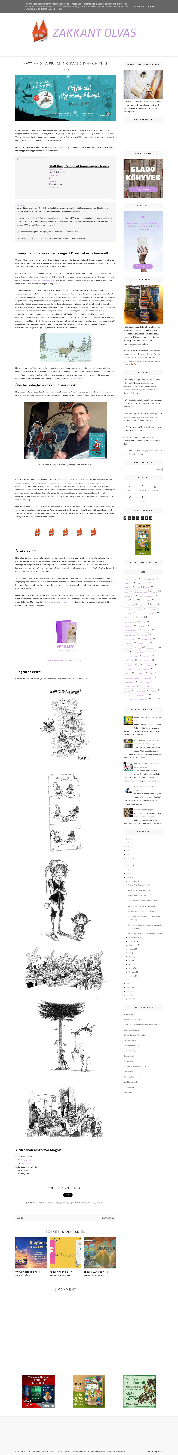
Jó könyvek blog (130, 1051)
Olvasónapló (26, 1163)
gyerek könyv (64, 1203)
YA (126, 600)
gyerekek (74, 1203)
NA (139, 665)
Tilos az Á (153, 691)
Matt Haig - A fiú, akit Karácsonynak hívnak (145, 933)
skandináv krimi (131, 656)
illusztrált (82, 1203)
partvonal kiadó (143, 669)
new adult (128, 643)
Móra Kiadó (138, 652)
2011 (154, 699)
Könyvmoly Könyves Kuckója (135, 1066)
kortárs (138, 609)
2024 (128, 846)
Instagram (155, 490)
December (133, 881)
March (131, 968)
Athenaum (129, 665)
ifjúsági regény (149, 579)
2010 (141, 618)
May (130, 960)
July (130, 953)
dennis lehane (152, 648)
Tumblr (130, 490)
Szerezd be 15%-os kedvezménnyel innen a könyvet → (65, 660)
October (132, 941)
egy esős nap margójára (143, 809)
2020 (128, 862)
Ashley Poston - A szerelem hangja (61, 1274)
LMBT (151, 674)
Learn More (140, 6)
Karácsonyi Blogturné (137, 895)
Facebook (142, 501)
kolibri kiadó (101, 1203)
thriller (140, 613)
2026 (128, 839)
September (133, 945)
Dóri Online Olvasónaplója (134, 1035)
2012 (143, 622)
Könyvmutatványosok (132, 1077)
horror (144, 635)
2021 (128, 858)
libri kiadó (146, 600)
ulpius (127, 609)
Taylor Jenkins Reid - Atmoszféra (28, 1274)
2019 (128, 866)
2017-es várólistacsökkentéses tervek (143, 901)
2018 (128, 870)
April (130, 964)
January (132, 976)
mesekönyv (148, 678)
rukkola (147, 631)
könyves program (131, 631)
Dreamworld (26, 1160)
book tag (128, 695)
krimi (155, 592)
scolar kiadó (129, 682)
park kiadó (129, 699)
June (131, 956)
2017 (128, 873)
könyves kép (146, 639)
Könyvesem (128, 1061)
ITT (84, 678)
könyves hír (149, 665)
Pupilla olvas (128, 1092)
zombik (127, 691)
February (132, 972)
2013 (134, 600)
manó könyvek (130, 622)
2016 (35, 1203)
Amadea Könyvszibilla (132, 1019)
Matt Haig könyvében (74, 378)
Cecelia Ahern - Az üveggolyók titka (142, 911)
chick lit (152, 652)
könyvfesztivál (144, 661)
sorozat (128, 583)
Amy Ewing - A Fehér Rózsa (139, 890)
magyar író (129, 596)
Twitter (129, 501)
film (154, 605)
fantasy (142, 626)
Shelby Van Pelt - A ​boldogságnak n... (96, 1274)
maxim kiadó (129, 605)
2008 (139, 648)
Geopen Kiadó (140, 691)
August (132, 949)
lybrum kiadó (143, 699)
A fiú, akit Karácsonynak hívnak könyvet (58, 602)
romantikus (141, 583)
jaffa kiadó (140, 674)
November (133, 937)
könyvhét (128, 669)
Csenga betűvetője (131, 1030)
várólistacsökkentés (146, 596)
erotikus (153, 613)
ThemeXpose (120, 1451)
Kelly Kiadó (129, 661)
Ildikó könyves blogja (132, 1045)
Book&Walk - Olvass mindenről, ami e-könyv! (141, 1025)
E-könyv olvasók (130, 1040)
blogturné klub (52, 1203)
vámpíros (128, 648)
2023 (128, 850)
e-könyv (128, 674)
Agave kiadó (129, 618)
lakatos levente (142, 695)
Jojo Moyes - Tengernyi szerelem (141, 906)
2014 (138, 588)
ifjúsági (128, 588)
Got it (151, 6)
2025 (128, 843)
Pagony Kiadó (130, 686)
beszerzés (151, 609)
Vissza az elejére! (152, 1452)
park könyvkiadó (146, 686)
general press (130, 635)
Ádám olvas (128, 1014)
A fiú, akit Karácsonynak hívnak (42, 280)
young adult (143, 643)
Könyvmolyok (129, 1071)
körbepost (146, 656)
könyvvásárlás (130, 639)
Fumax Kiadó (144, 682)
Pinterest (142, 490)
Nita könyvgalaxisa (131, 1082)
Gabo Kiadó (129, 626)
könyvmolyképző (140, 592)
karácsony (91, 1203)
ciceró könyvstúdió (132, 678)
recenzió (128, 613)
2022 (128, 854)
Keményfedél (129, 1056)
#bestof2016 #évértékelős (139, 885)
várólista (143, 605)
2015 (147, 588)
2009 (126, 652)
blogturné (42, 1203)
